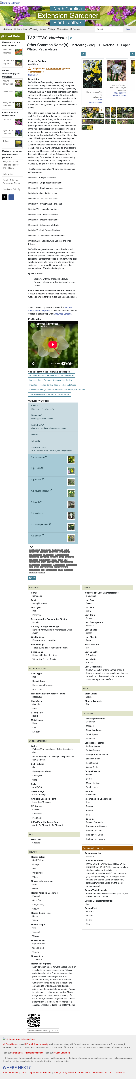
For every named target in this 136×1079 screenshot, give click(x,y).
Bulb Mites (8, 174)
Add (33, 578)
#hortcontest (69, 570)
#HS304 (60, 570)
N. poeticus (36, 479)
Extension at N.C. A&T (103, 1072)
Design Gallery (39, 29)
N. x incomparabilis (40, 524)
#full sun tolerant (34, 565)
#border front (54, 557)
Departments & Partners (40, 1072)
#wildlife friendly (34, 570)
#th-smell (42, 572)
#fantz (62, 557)
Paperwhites (48, 49)
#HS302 (54, 560)
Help (52, 29)
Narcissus (110, 45)
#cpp (42, 570)
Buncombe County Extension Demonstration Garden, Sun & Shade (57, 390)
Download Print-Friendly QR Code (44, 1030)
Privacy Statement (61, 1053)
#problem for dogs (53, 562)
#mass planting (57, 549)
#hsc (30, 567)
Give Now (63, 29)
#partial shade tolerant (60, 567)
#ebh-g (44, 562)
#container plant (71, 565)
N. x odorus (36, 535)
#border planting (65, 552)
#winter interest (46, 565)
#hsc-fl (37, 567)
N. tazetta (35, 502)
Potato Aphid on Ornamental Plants (11, 182)
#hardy (66, 549)
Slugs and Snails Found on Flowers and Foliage (11, 164)
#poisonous (44, 552)
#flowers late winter (59, 565)
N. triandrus (36, 513)
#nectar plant (70, 557)
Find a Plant (21, 29)
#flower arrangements (61, 554)
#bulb (60, 560)
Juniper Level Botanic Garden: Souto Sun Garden (49, 394)
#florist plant (33, 572)
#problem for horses (66, 562)
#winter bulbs (33, 560)
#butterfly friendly (45, 560)
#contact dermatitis (46, 567)
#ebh (65, 560)
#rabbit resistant (48, 554)
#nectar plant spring (35, 554)
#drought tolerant (34, 549)
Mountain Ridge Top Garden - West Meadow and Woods (52, 385)
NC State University (12, 1044)
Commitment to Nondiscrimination (27, 1053)
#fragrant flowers (51, 570)
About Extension (10, 1072)
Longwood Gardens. (62, 314)
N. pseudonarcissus (40, 491)
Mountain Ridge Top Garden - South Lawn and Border (51, 375)
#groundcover (54, 552)
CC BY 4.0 (98, 100)
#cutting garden (34, 557)
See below (33, 75)
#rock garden (44, 557)
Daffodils (77, 45)
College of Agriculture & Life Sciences (72, 1072)
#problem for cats (34, 562)
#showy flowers (46, 549)
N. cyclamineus (38, 457)
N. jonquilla (36, 468)
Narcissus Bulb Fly (11, 189)
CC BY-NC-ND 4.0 (120, 93)
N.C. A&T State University (36, 1044)
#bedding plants (34, 552)
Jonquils (93, 45)
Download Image (95, 102)
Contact (76, 29)
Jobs (23, 1072)
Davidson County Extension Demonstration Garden (50, 380)
